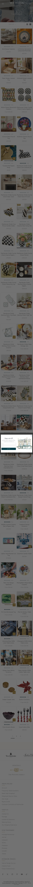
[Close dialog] (31, 435)
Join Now (8, 448)
